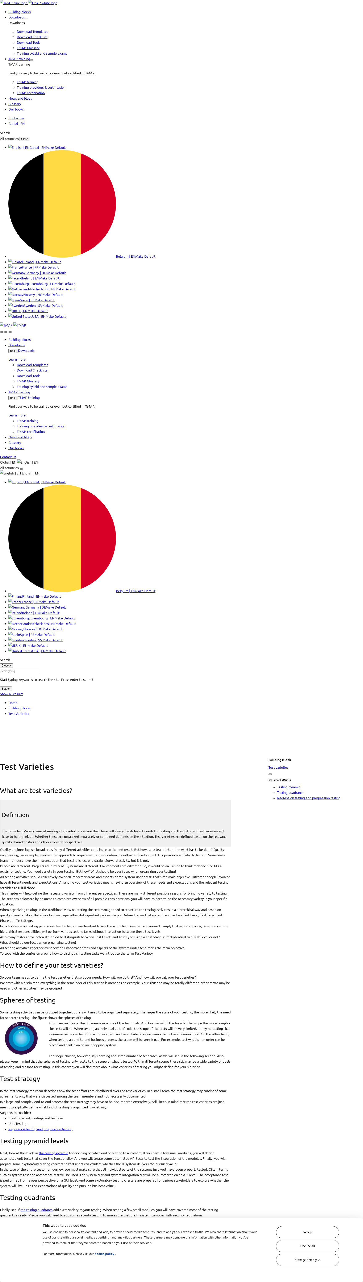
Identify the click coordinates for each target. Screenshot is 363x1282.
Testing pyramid (288, 787)
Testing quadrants (290, 792)
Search (6, 688)
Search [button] (5, 132)
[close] (6, 332)
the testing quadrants (36, 1209)
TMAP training (29, 397)
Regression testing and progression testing (309, 798)
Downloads (26, 350)
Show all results (11, 694)
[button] (26, 18)
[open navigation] (10, 332)
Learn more (17, 359)
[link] (28, 3)
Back (13, 350)
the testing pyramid (53, 1153)
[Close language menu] (21, 469)
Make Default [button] (56, 147)
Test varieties (278, 767)
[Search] (1, 332)
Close (24, 139)
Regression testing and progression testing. (40, 1129)
